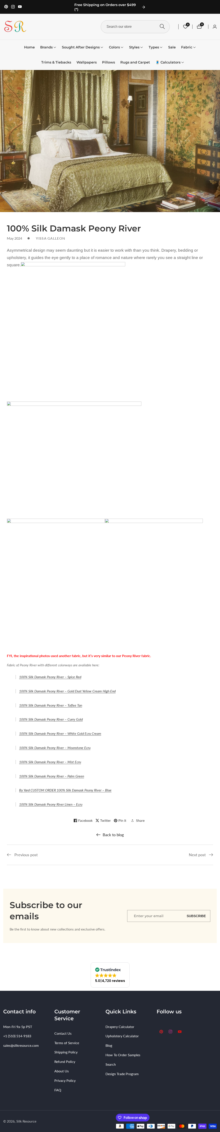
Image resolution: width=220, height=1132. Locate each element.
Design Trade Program (122, 1074)
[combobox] (135, 26)
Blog (108, 1045)
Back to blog (113, 834)
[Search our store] (162, 26)
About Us (61, 1071)
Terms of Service (66, 1043)
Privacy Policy (65, 1080)
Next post (197, 854)
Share (140, 820)
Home (29, 47)
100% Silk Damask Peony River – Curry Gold (51, 719)
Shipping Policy (66, 1052)
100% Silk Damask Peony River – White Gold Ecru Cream (60, 733)
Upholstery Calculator (122, 1036)
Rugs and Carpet (135, 62)
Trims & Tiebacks (56, 62)
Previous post (26, 854)
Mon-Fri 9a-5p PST (17, 1027)
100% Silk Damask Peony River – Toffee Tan (50, 705)
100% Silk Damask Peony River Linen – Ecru (50, 804)
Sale (172, 47)
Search (110, 1064)
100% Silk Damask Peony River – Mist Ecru (50, 762)
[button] (46, 47)
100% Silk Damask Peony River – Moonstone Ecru (54, 748)
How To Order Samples (122, 1055)
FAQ (57, 1090)
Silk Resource (26, 1121)
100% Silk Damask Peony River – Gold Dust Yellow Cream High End (67, 691)
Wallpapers (86, 62)
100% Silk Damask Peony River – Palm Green (51, 776)
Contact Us (63, 1033)
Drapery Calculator (119, 1027)
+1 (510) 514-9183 (17, 1036)
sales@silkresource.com (21, 1045)
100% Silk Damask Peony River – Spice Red (50, 677)
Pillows (108, 62)
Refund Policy (64, 1061)
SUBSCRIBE (196, 916)
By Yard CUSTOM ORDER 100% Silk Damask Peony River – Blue (65, 790)
